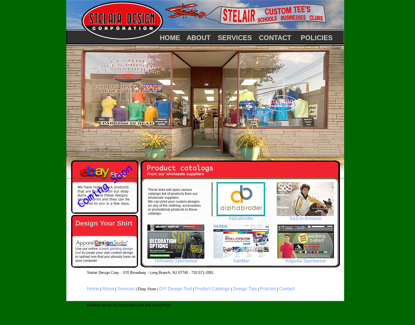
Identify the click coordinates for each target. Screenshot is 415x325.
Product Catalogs (212, 288)
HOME (170, 38)
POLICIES (317, 38)
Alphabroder (240, 218)
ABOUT (199, 38)
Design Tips (245, 288)
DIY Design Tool (175, 288)
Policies (268, 288)
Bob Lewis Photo (158, 305)
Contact (287, 288)
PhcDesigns (127, 305)
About (108, 288)
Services (126, 288)
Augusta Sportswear (305, 260)
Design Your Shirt (103, 223)
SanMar (241, 260)
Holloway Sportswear (176, 260)
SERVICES (235, 38)
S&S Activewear (305, 218)
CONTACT (275, 38)
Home (93, 288)
